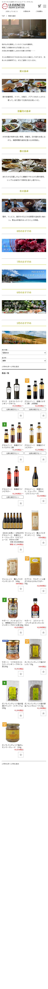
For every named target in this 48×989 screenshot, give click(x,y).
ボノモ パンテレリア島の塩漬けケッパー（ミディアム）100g (12, 705)
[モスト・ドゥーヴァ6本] (13, 520)
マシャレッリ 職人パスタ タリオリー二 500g (35, 534)
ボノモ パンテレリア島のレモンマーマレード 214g (12, 746)
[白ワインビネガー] (35, 432)
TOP (3, 16)
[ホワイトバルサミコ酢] (13, 432)
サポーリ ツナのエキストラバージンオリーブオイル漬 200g (12, 664)
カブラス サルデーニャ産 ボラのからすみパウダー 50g (35, 581)
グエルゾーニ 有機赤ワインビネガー (12, 490)
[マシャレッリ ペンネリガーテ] (13, 566)
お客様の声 (26, 11)
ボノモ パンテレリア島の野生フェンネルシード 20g (35, 704)
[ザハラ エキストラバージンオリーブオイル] (13, 388)
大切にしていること (12, 11)
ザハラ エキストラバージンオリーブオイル (12, 402)
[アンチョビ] (13, 608)
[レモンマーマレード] (13, 732)
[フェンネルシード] (35, 691)
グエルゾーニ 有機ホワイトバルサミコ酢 (12, 446)
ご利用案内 (39, 11)
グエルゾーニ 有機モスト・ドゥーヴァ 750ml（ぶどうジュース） (34, 491)
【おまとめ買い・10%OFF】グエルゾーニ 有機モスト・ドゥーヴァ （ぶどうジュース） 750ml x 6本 (13, 536)
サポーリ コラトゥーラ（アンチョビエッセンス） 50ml (34, 622)
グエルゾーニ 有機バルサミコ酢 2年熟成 (34, 402)
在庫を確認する (11, 409)
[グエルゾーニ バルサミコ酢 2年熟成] (35, 388)
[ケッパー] (13, 691)
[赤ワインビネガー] (13, 476)
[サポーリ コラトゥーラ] (35, 608)
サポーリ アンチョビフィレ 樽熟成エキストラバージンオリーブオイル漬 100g (12, 622)
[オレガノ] (35, 649)
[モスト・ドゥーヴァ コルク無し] (35, 476)
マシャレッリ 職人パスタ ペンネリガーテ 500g (13, 580)
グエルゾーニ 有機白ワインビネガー (34, 446)
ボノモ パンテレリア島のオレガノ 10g (35, 663)
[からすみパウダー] (35, 566)
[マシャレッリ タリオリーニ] (35, 520)
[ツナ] (13, 649)
